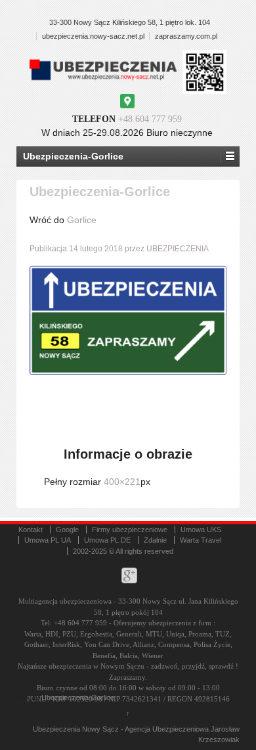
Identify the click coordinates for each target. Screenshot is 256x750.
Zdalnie (155, 540)
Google (67, 529)
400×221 (122, 481)
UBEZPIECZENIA (177, 248)
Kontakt (30, 529)
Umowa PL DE (107, 540)
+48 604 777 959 (150, 119)
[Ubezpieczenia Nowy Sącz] (40, 697)
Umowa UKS (201, 529)
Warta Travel (200, 540)
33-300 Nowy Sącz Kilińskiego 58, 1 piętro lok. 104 (129, 22)
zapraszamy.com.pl (186, 36)
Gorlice (81, 220)
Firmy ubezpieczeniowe (129, 529)
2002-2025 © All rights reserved (123, 551)
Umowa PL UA (47, 540)
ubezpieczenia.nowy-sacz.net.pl (93, 36)
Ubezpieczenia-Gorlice (77, 697)
